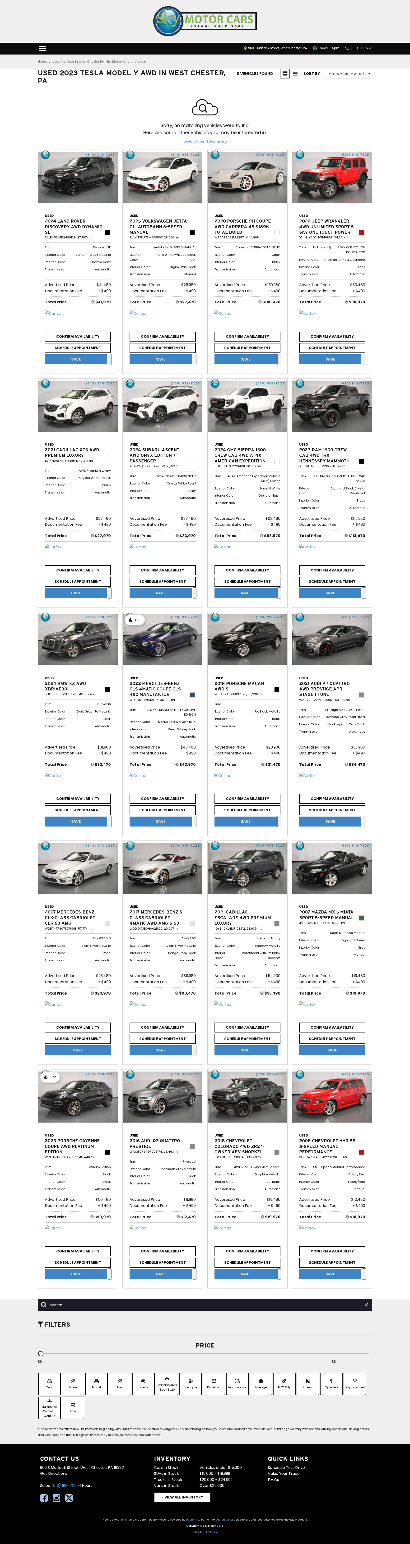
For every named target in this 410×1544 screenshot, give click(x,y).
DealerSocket (224, 1519)
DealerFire (192, 1519)
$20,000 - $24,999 (216, 1479)
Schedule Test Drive (286, 1467)
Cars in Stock (166, 1467)
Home (43, 61)
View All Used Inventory (205, 142)
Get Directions (53, 1473)
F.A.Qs (273, 1479)
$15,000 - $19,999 (215, 1473)
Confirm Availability (77, 336)
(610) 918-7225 (65, 1485)
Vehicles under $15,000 (221, 1467)
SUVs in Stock (166, 1473)
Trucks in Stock (168, 1479)
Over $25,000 (212, 1485)
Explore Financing (110, 359)
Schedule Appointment (78, 347)
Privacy (197, 1532)
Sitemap (211, 1532)
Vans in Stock (166, 1485)
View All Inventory (183, 1497)
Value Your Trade (284, 1473)
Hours (87, 1485)
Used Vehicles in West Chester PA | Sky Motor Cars (91, 61)
